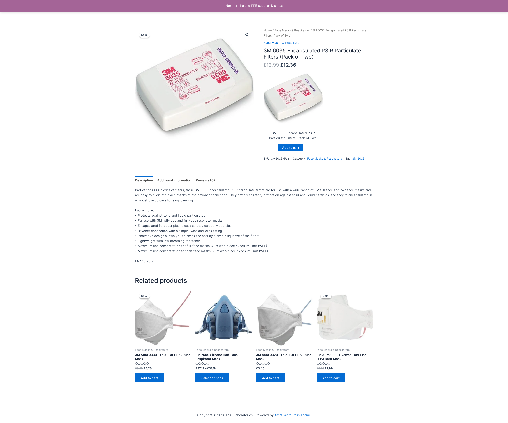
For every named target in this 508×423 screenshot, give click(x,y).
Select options (212, 378)
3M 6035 (358, 158)
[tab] (144, 180)
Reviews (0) (205, 180)
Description (144, 180)
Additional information (174, 180)
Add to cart (290, 148)
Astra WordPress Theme (293, 415)
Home (268, 30)
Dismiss (277, 6)
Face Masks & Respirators (292, 30)
